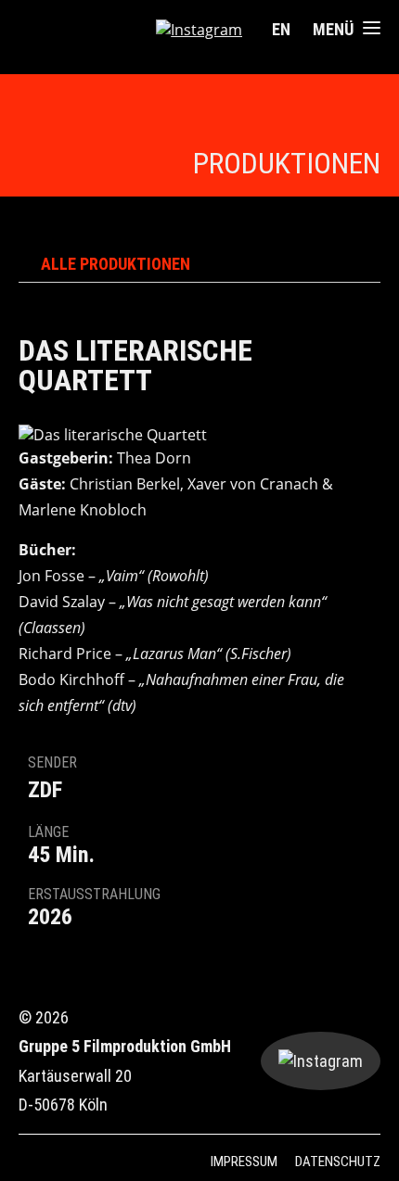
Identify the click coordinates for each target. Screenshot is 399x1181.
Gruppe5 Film (80, 30)
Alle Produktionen (115, 264)
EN (281, 29)
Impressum (244, 1161)
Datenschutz (337, 1161)
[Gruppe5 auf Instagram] (199, 29)
